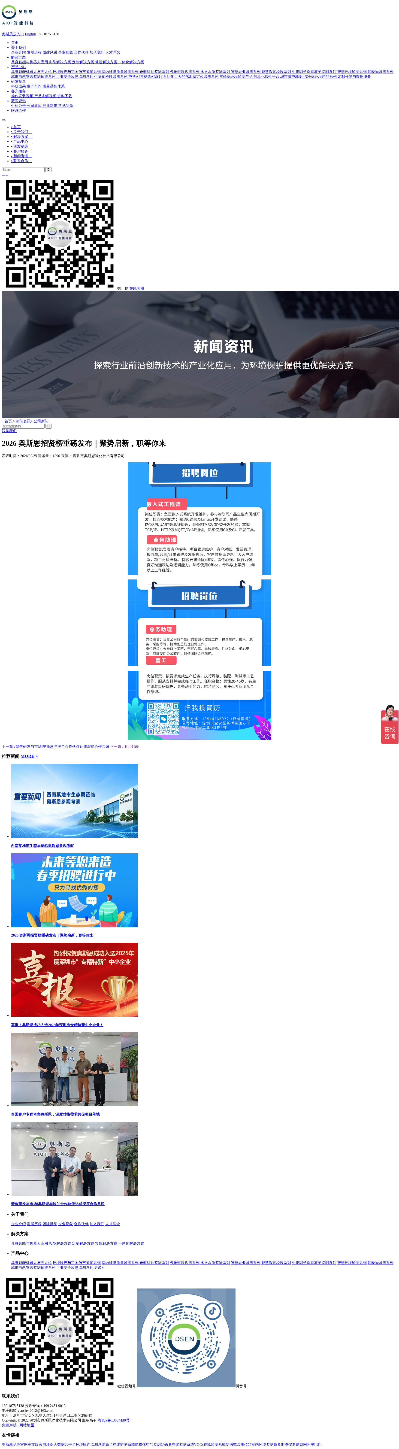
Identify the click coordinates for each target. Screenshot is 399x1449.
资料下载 (64, 96)
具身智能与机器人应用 (29, 62)
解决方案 (18, 57)
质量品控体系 (53, 86)
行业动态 (49, 106)
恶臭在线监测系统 (179, 1444)
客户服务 (18, 91)
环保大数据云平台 (61, 1444)
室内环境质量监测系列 (120, 72)
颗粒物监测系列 (380, 72)
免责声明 (9, 1425)
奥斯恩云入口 (13, 34)
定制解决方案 (83, 62)
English (30, 34)
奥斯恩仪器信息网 (292, 1444)
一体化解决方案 (131, 62)
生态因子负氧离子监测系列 (314, 72)
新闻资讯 (18, 101)
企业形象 (65, 52)
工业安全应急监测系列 (74, 77)
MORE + (29, 756)
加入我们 (97, 52)
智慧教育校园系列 (276, 72)
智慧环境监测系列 (352, 72)
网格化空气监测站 (149, 1444)
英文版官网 (37, 1444)
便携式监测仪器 (238, 1444)
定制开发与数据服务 (354, 77)
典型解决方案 (60, 62)
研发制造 (18, 81)
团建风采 (49, 52)
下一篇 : (117, 747)
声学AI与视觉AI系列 (145, 77)
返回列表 (131, 747)
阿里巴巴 (314, 1444)
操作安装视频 (22, 96)
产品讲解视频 (45, 96)
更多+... (100, 1268)
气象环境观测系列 (185, 72)
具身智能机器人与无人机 (31, 72)
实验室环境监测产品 (236, 77)
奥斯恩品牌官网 (15, 1444)
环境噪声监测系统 (90, 1444)
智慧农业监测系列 (245, 72)
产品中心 (18, 67)
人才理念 (112, 52)
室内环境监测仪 (264, 1444)
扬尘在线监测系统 (120, 1444)
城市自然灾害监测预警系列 (33, 77)
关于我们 (18, 47)
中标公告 (18, 106)
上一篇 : (56, 747)
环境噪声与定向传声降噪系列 (77, 72)
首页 (14, 43)
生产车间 (34, 86)
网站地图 (26, 1425)
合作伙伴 (81, 52)
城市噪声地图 (291, 77)
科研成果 (18, 86)
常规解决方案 (106, 62)
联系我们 (9, 431)
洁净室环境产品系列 (320, 77)
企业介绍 (18, 52)
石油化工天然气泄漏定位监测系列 (190, 77)
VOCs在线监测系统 (210, 1444)
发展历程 (34, 52)
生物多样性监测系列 (110, 77)
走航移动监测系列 (154, 72)
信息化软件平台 (266, 77)
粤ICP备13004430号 (114, 1420)
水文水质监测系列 (215, 72)
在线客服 (136, 288)
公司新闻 (34, 106)
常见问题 (65, 106)
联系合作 (18, 110)
